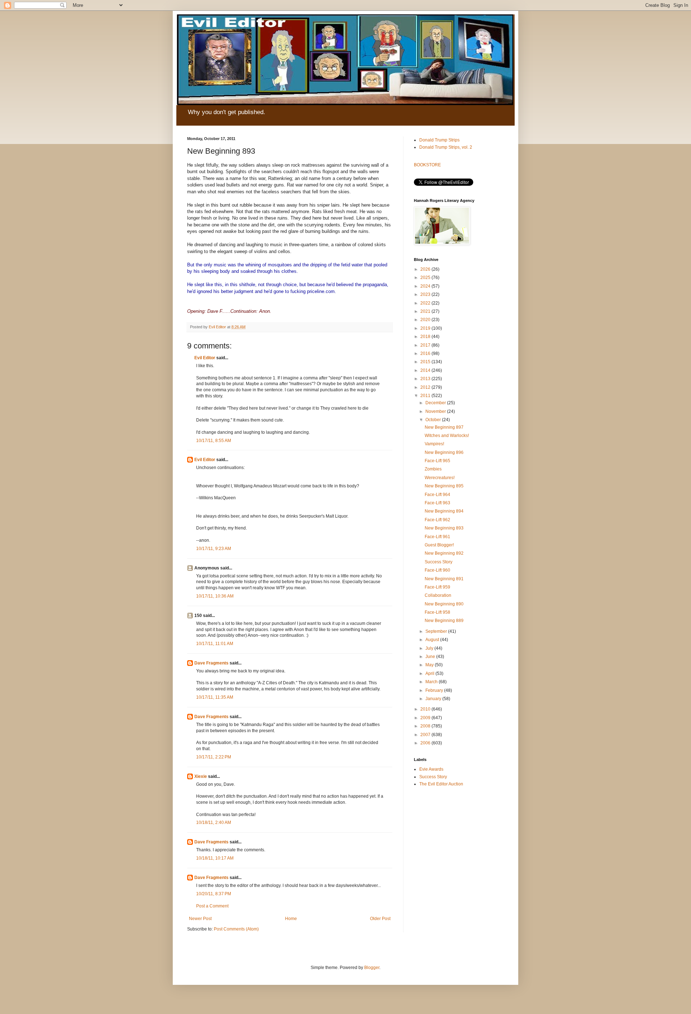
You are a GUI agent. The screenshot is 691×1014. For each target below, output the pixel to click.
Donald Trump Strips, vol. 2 (445, 147)
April (430, 673)
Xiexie (200, 776)
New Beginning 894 (444, 511)
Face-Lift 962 (437, 519)
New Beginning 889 (444, 620)
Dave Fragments (211, 663)
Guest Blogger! (439, 544)
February (434, 690)
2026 (426, 269)
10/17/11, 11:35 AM (214, 697)
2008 (426, 726)
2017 (426, 345)
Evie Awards (431, 769)
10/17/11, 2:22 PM (213, 757)
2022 (426, 303)
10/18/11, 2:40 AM (213, 822)
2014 (426, 370)
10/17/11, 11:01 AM (214, 643)
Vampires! (434, 443)
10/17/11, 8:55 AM (213, 440)
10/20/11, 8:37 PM (213, 893)
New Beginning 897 (444, 427)
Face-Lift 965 (437, 460)
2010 (426, 709)
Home (291, 918)
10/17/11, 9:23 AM (213, 548)
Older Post (380, 918)
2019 (426, 328)
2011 (426, 395)
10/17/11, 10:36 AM (215, 596)
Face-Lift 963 (437, 502)
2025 (426, 277)
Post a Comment (212, 906)
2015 (426, 361)
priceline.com (321, 291)
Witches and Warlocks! (447, 435)
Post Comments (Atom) (236, 929)
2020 (426, 319)
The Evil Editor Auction (441, 784)
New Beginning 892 (444, 553)
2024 (426, 286)
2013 (426, 378)
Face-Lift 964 (437, 494)
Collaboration (438, 595)
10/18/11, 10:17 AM (215, 858)
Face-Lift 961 (437, 536)
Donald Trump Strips (439, 140)
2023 (426, 294)
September (436, 631)
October (433, 419)
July (429, 648)
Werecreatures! (440, 477)
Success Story (438, 561)
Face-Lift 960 (437, 570)
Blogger (371, 967)
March (432, 681)
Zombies (433, 469)
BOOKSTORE (427, 164)
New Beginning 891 (444, 578)
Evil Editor (204, 357)
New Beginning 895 (444, 485)
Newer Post (200, 918)
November (436, 411)
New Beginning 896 (444, 452)
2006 (426, 742)
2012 (426, 387)
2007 (426, 734)
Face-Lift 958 (437, 612)
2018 (426, 336)
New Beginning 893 (444, 528)
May (430, 664)
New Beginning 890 (444, 604)
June (430, 656)
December (436, 402)
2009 (426, 717)
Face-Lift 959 (437, 587)
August (432, 639)
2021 (426, 311)
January (433, 698)
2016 (426, 353)
